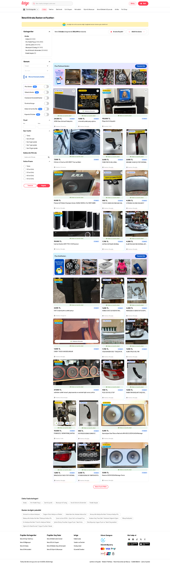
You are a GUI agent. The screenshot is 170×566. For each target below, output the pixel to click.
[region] (101, 77)
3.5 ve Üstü (30, 172)
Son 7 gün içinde (32, 145)
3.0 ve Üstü (30, 169)
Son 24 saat (30, 139)
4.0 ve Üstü (30, 175)
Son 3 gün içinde (32, 142)
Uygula (43, 185)
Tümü (28, 136)
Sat (144, 3)
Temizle (30, 185)
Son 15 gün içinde (32, 148)
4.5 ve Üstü (30, 179)
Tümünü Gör (141, 66)
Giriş (132, 3)
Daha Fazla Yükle (101, 487)
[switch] (46, 86)
